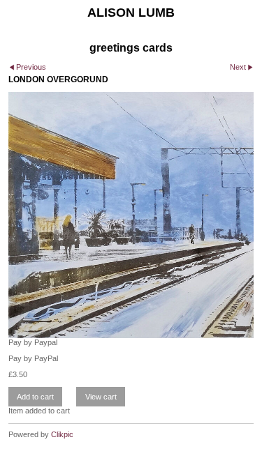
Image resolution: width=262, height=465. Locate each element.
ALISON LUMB (131, 13)
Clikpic (62, 434)
